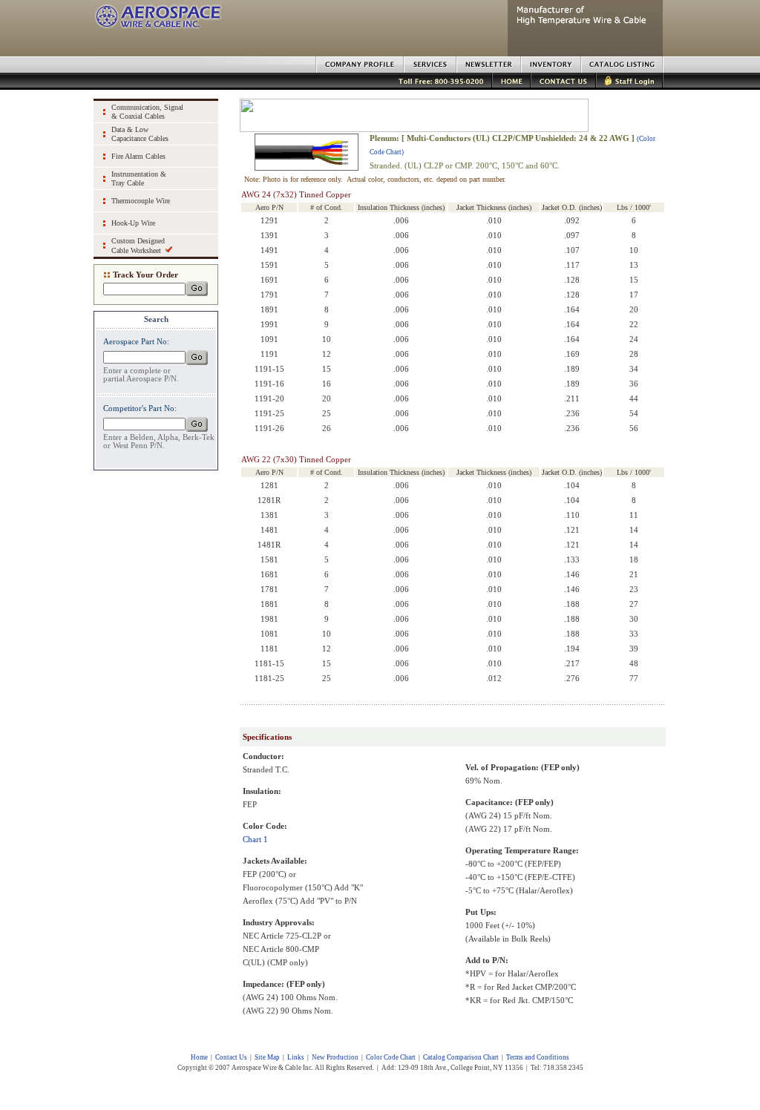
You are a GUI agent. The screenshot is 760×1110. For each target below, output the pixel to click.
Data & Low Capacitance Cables (139, 133)
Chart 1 (255, 839)
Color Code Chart (391, 1057)
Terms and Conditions (537, 1057)
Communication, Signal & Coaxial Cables (147, 111)
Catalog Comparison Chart (461, 1057)
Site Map (267, 1057)
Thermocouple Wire (140, 201)
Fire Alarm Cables (138, 156)
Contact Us (231, 1057)
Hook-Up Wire (133, 223)
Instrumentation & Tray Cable (138, 178)
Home (199, 1057)
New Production (335, 1057)
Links (295, 1057)
